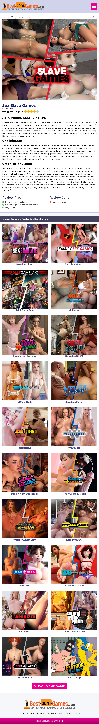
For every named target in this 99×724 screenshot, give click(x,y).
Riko (48, 721)
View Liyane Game (49, 686)
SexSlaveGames (7, 108)
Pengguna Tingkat (12, 111)
